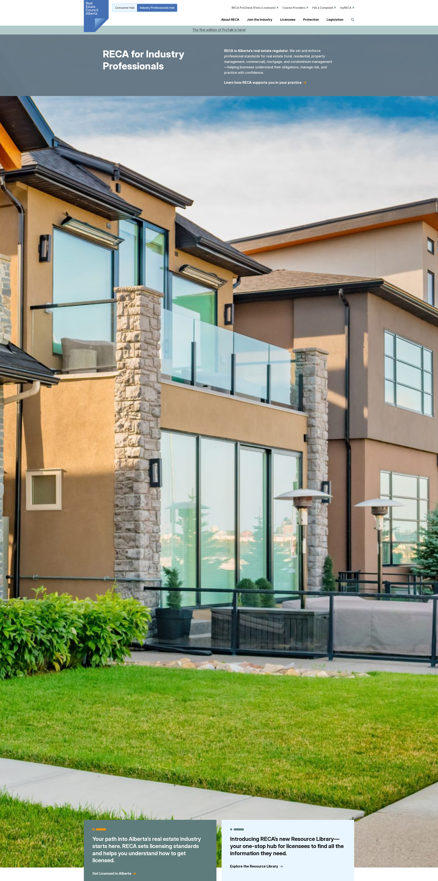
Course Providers (294, 7)
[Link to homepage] (96, 16)
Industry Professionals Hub (157, 7)
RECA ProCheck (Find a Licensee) (254, 7)
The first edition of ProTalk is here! (219, 30)
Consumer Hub (124, 7)
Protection (311, 19)
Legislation (335, 19)
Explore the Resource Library (254, 866)
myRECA (346, 7)
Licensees (287, 19)
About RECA (230, 19)
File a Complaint (323, 7)
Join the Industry (259, 19)
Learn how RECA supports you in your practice (263, 82)
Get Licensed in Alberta (111, 873)
